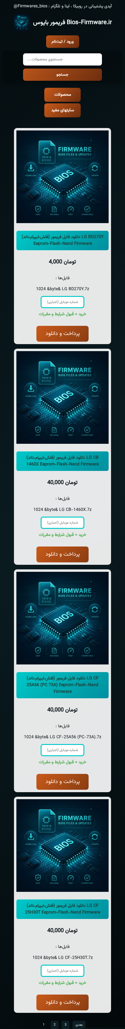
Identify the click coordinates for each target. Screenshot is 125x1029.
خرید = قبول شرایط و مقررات (62, 314)
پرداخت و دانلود (63, 333)
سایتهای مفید (62, 110)
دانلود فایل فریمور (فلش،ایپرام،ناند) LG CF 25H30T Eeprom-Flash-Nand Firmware (62, 909)
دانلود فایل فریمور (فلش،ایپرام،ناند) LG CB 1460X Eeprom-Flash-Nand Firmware (62, 461)
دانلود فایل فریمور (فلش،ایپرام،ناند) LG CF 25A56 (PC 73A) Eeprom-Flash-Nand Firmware (63, 685)
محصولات (62, 94)
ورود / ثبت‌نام (63, 41)
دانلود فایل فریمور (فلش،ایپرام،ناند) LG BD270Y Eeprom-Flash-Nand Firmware (62, 240)
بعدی (79, 1024)
